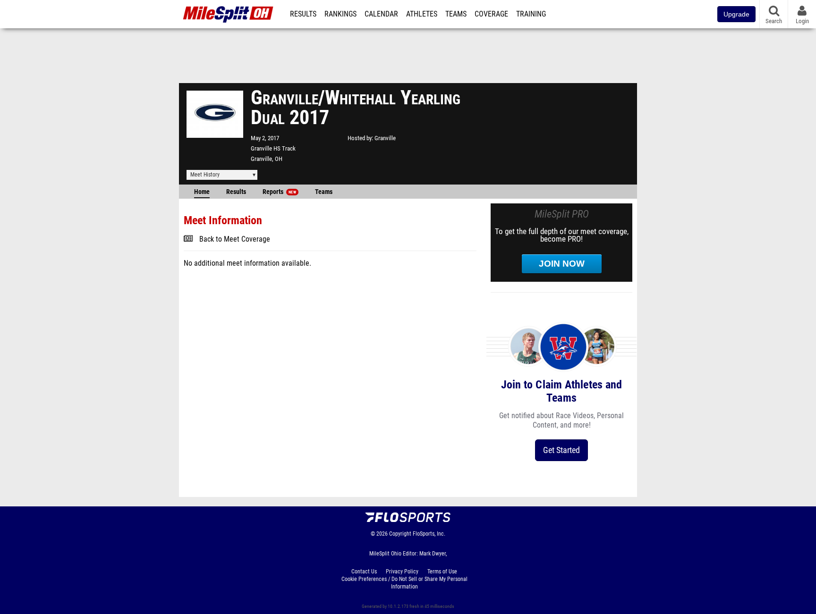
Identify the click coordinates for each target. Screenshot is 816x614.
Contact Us (364, 571)
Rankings (340, 14)
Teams (456, 14)
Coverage (491, 14)
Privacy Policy (402, 571)
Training (531, 14)
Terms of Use (442, 571)
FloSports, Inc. (429, 533)
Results (303, 14)
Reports (279, 192)
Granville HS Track (273, 148)
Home (202, 192)
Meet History (205, 174)
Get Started (561, 450)
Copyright (400, 533)
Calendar (381, 14)
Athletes (421, 14)
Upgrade (736, 14)
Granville (385, 138)
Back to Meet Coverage (234, 239)
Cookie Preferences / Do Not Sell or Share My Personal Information (404, 583)
